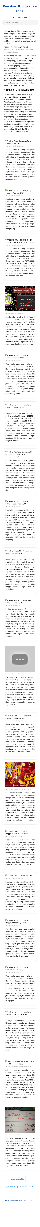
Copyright (32, 1200)
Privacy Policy (21, 1200)
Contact (13, 1200)
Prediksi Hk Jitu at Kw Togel (20, 8)
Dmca (7, 1200)
